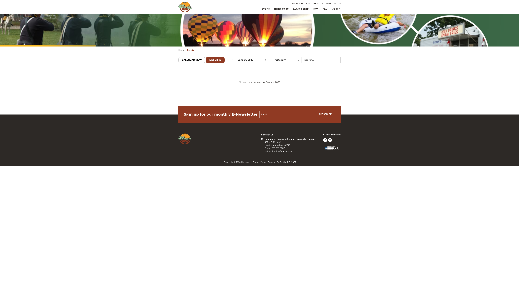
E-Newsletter (297, 3)
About (336, 9)
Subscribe (325, 114)
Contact (316, 3)
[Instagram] (340, 3)
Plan (325, 9)
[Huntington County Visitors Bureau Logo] (185, 7)
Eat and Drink (301, 9)
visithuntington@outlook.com (279, 151)
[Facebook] (335, 3)
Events (266, 9)
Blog (308, 3)
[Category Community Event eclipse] (287, 60)
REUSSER (291, 162)
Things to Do (281, 9)
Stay (315, 9)
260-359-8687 (278, 148)
